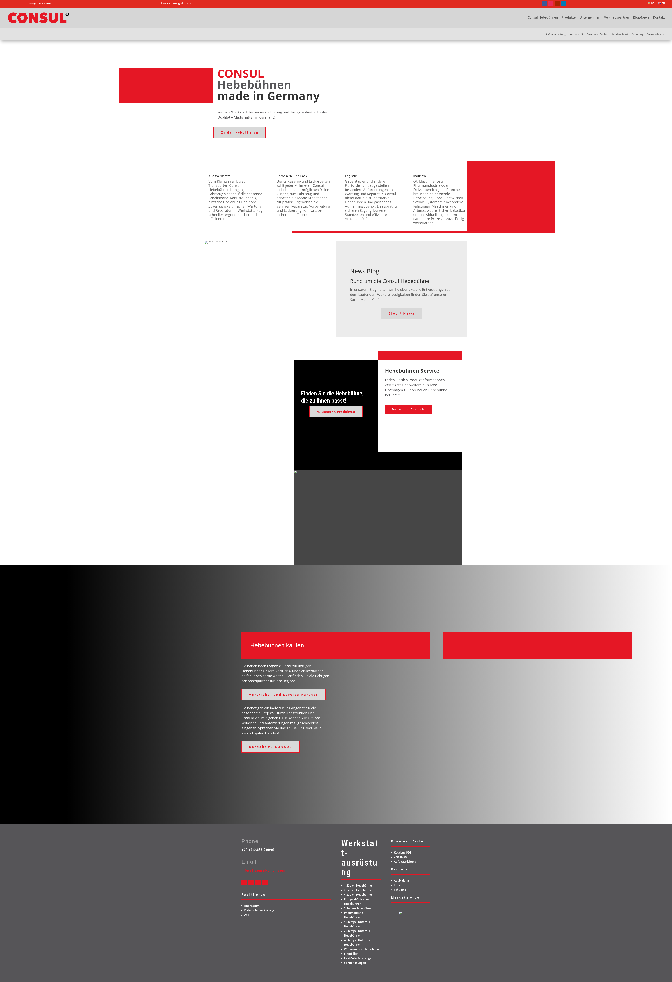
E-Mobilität (351, 954)
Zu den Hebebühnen (239, 132)
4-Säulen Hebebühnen (358, 895)
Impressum (252, 906)
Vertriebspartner (616, 17)
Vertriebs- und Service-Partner (283, 694)
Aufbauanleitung (556, 34)
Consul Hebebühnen (543, 17)
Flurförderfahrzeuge (357, 958)
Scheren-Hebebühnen (358, 908)
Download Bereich (408, 409)
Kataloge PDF (403, 852)
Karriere (574, 34)
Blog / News (401, 313)
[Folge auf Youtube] (557, 3)
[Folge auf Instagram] (550, 3)
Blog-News (641, 17)
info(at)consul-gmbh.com (176, 3)
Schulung (637, 34)
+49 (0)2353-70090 (257, 850)
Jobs (397, 885)
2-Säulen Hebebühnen (358, 890)
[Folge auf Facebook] (544, 3)
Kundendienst (619, 34)
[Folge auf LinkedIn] (563, 3)
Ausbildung (401, 881)
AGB (247, 915)
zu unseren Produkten (336, 412)
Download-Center (597, 34)
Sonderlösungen (355, 963)
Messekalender (656, 34)
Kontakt (659, 17)
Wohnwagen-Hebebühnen (361, 949)
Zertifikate (401, 857)
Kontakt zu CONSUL (270, 747)
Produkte (569, 17)
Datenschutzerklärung (259, 910)
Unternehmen (589, 17)
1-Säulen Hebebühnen (358, 885)
